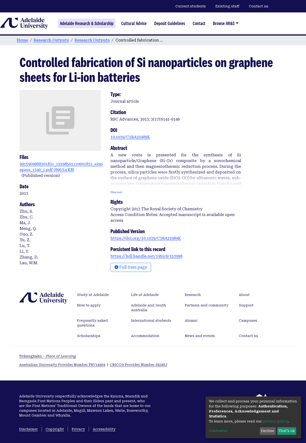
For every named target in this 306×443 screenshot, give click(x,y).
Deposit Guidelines (169, 23)
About (244, 295)
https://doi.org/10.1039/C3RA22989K (145, 238)
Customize (218, 431)
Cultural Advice (134, 23)
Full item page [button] (132, 267)
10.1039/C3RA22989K (130, 137)
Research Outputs (51, 40)
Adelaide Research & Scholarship (87, 23)
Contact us (258, 6)
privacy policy (275, 421)
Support (246, 305)
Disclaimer (28, 429)
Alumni (191, 320)
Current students (190, 6)
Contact (199, 23)
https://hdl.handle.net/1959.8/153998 (146, 256)
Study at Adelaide (93, 295)
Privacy (78, 429)
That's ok (287, 431)
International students (151, 320)
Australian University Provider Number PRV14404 (62, 365)
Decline (267, 431)
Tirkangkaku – (47, 356)
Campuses (248, 320)
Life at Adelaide (145, 295)
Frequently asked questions (92, 323)
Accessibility (104, 429)
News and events (200, 336)
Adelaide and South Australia (148, 307)
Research (193, 295)
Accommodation (145, 336)
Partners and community (206, 305)
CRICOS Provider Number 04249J (138, 365)
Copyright (55, 429)
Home (22, 40)
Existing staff (227, 6)
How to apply (89, 305)
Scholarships (88, 336)
